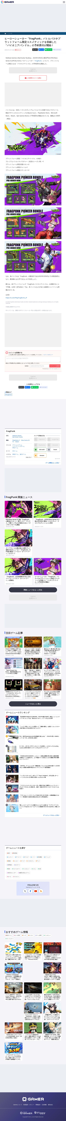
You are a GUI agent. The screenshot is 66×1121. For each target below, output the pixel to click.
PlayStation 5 (16, 440)
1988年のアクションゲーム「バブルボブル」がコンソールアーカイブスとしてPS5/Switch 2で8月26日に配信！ (13, 695)
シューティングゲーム (18, 446)
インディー (10, 857)
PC (13, 441)
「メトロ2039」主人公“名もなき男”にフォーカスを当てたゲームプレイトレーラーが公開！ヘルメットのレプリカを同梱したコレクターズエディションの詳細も (33, 998)
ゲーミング (47, 857)
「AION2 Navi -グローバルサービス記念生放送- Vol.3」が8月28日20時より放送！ (13, 1036)
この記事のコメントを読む (34, 78)
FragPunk (38, 61)
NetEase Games (16, 435)
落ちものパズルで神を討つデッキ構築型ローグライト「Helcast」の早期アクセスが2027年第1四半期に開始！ (52, 957)
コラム (34, 869)
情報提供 (38, 1104)
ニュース (10, 33)
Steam (17, 441)
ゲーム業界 (39, 935)
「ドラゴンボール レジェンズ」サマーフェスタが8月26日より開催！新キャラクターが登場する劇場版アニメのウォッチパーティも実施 (13, 1058)
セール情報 (17, 935)
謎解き (9, 861)
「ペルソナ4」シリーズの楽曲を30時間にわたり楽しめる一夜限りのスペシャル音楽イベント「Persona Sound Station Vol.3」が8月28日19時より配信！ (33, 958)
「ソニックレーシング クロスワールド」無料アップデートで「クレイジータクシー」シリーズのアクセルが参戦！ (33, 694)
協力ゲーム (23, 454)
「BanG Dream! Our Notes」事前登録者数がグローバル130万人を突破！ (13, 671)
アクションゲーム (17, 445)
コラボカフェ (31, 861)
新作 (9, 853)
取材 (9, 869)
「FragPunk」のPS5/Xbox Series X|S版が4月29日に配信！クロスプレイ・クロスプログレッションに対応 (47, 521)
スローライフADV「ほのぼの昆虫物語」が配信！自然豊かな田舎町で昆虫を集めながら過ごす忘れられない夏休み (32, 651)
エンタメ (16, 861)
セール (9, 876)
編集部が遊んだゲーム (24, 872)
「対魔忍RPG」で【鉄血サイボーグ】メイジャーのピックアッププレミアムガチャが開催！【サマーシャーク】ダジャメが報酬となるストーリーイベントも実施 (52, 1018)
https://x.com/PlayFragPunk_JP (16, 298)
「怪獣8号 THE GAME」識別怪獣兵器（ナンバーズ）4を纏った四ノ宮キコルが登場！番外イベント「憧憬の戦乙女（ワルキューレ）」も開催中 (52, 1038)
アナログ (26, 857)
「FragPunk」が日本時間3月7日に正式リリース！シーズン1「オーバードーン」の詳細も (18, 578)
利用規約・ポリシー (28, 1104)
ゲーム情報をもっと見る (52, 463)
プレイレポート (16, 869)
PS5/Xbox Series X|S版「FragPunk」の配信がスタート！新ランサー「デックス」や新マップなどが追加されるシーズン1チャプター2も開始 (18, 522)
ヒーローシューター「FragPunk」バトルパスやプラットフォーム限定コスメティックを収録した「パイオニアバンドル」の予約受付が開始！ (47, 579)
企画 (40, 869)
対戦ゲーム (15, 454)
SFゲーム (14, 451)
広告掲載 (44, 1104)
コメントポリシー (48, 354)
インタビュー (26, 869)
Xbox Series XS (25, 440)
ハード (33, 857)
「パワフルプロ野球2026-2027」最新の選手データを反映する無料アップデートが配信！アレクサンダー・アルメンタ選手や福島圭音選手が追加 (33, 1038)
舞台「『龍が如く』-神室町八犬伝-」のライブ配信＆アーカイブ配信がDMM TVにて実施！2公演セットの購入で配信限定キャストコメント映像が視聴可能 (33, 674)
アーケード (18, 857)
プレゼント (16, 876)
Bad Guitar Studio (17, 437)
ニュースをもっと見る (33, 704)
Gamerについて (17, 1104)
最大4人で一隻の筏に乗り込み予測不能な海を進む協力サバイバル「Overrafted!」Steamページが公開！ (52, 651)
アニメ (38, 861)
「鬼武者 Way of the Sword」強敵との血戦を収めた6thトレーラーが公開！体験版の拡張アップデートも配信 (52, 977)
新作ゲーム (9, 935)
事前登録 (15, 853)
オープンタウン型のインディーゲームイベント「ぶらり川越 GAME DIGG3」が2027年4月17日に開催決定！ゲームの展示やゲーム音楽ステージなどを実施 (52, 674)
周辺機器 (40, 857)
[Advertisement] (33, 18)
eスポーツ (17, 865)
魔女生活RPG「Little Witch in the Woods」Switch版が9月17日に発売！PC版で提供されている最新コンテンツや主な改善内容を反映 (52, 998)
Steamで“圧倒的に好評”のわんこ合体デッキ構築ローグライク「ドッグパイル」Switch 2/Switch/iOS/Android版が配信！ (13, 652)
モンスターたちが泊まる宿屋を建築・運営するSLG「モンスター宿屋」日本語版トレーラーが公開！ (52, 694)
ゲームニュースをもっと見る (51, 815)
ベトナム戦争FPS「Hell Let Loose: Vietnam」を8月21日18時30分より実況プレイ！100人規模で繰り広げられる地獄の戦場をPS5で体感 (13, 998)
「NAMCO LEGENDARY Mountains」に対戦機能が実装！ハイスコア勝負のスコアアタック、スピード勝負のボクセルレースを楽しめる (13, 978)
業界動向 (10, 865)
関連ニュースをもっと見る (33, 590)
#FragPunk (8, 394)
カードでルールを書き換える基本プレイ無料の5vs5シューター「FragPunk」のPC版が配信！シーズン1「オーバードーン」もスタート (18, 550)
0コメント (18, 49)
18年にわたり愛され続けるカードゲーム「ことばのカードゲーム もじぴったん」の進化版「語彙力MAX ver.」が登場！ (13, 958)
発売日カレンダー (12, 872)
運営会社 (50, 1104)
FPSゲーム (15, 448)
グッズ (22, 861)
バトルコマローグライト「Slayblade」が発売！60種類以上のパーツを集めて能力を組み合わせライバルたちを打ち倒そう (32, 1018)
